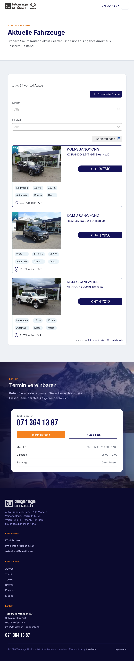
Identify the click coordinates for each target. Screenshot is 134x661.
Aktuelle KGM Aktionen (19, 551)
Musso (9, 595)
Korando (10, 590)
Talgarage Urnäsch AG (99, 340)
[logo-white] (20, 503)
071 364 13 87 (110, 5)
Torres (9, 579)
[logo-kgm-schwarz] (20, 6)
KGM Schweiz (13, 540)
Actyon (9, 568)
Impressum (120, 649)
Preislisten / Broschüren (19, 545)
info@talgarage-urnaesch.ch (22, 626)
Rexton (9, 584)
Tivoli (8, 574)
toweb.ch (91, 649)
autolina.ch (117, 340)
